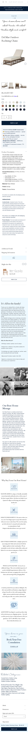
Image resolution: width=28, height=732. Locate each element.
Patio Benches (11, 688)
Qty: (3, 113)
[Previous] (23, 264)
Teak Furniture (19, 688)
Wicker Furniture (5, 689)
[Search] (6, 2)
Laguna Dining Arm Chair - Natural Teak (16, 271)
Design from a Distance (9, 140)
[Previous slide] (3, 64)
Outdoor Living (13, 678)
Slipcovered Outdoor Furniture (18, 689)
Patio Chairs (18, 686)
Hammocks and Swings (18, 693)
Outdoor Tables (5, 691)
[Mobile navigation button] (3, 2)
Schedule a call (14, 646)
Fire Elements (13, 691)
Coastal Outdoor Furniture (7, 679)
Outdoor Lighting (5, 694)
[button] (14, 152)
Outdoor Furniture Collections (8, 681)
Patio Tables (4, 688)
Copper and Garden (6, 693)
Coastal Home (4, 678)
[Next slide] (25, 64)
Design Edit (14, 16)
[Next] (25, 264)
